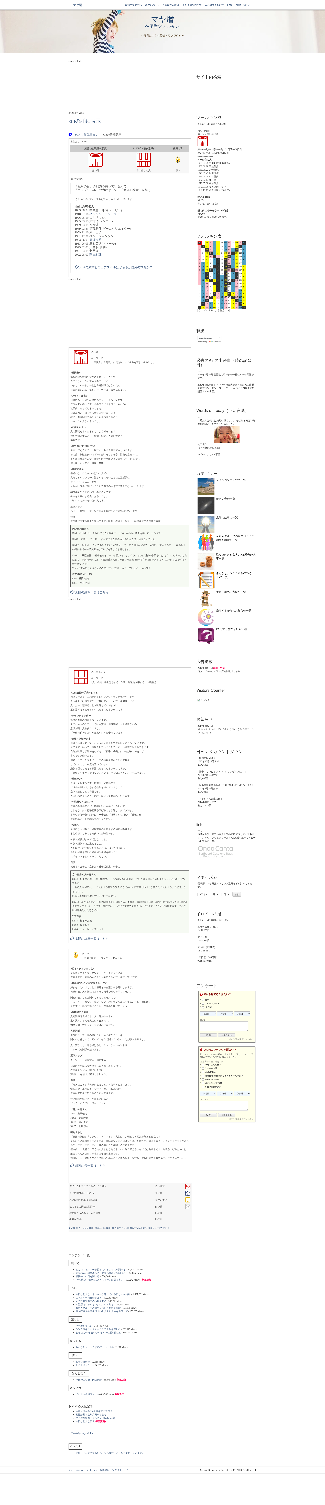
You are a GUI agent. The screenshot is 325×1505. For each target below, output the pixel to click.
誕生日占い (91, 134)
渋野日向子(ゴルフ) (219, 190)
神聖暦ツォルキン (162, 26)
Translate (217, 341)
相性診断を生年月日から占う (91, 1414)
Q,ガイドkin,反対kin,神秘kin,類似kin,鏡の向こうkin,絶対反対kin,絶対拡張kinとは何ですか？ (121, 1228)
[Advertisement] (130, 86)
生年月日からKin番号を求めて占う (94, 1411)
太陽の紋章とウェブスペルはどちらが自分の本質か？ (116, 267)
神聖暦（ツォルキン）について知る (95, 1304)
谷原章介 (214, 183)
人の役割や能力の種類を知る (91, 1301)
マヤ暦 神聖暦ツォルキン (242, 1039)
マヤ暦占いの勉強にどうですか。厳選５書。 (99, 1280)
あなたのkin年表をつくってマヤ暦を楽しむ (98, 1332)
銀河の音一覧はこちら (90, 1165)
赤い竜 (201, 134)
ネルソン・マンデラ (103, 214)
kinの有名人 (210, 1072)
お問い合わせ (242, 5)
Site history (91, 1470)
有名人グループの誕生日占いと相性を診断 (98, 1308)
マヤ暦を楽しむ (84, 1326)
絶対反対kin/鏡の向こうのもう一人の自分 (224, 1076)
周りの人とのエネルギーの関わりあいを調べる (100, 1273)
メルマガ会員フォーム (87, 1394)
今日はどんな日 (170, 5)
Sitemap (79, 1470)
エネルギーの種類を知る (89, 1297)
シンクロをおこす (191, 5)
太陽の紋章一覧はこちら (91, 592)
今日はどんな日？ (91, 1421)
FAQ (229, 5)
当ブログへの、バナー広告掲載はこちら (219, 671)
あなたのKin (152, 5)
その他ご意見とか (213, 1087)
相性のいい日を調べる (87, 1276)
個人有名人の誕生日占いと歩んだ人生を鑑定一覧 (102, 1311)
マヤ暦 (77, 5)
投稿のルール (106, 1470)
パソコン (209, 1007)
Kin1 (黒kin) (204, 131)
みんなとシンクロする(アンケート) (94, 1347)
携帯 (207, 1000)
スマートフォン (212, 1003)
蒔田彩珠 (95, 254)
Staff (71, 1470)
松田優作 (214, 173)
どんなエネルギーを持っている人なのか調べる (100, 1269)
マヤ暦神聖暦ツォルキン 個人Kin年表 (95, 1418)
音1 (216, 134)
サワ (200, 831)
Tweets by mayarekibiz (82, 1433)
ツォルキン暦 (211, 1068)
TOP (77, 134)
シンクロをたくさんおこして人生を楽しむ (98, 1329)
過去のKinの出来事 (213, 1083)
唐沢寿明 (95, 240)
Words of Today (212, 1079)
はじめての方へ (133, 5)
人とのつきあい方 (214, 5)
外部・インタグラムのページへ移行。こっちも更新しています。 (110, 1453)
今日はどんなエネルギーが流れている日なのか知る (103, 1294)
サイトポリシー (84, 1365)
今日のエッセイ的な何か (89, 1379)
